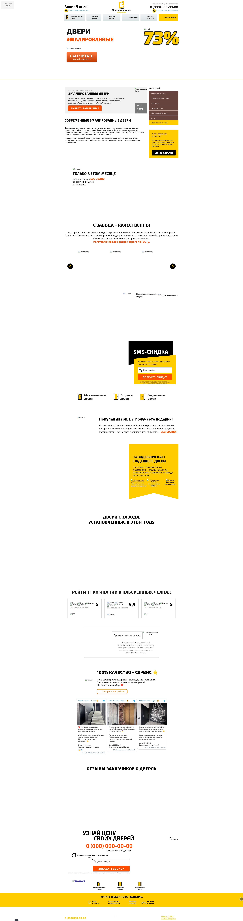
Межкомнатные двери (76, 17)
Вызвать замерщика (85, 108)
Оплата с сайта (167, 916)
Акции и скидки (170, 17)
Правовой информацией (161, 383)
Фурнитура (133, 17)
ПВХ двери (155, 103)
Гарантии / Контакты (151, 17)
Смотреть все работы (113, 691)
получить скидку (155, 377)
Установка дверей (112, 17)
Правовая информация (168, 918)
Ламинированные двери (160, 98)
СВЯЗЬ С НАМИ (164, 152)
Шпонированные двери (159, 113)
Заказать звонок (111, 868)
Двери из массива (158, 118)
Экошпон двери (157, 108)
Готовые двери (95, 17)
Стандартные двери (158, 94)
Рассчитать (81, 57)
